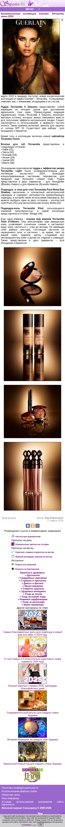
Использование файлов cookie (19, 791)
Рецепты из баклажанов (27, 569)
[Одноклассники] (33, 526)
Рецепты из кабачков (25, 564)
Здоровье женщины (33, 591)
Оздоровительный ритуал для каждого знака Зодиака (32, 714)
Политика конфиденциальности (20, 787)
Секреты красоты (33, 588)
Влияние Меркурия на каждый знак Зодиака (32, 739)
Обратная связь (11, 794)
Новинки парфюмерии (33, 599)
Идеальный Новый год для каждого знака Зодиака (33, 763)
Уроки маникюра (33, 604)
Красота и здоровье (32, 572)
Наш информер (10, 798)
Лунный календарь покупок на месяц (33, 557)
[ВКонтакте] (28, 526)
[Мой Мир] (38, 526)
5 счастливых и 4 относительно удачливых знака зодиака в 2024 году (32, 660)
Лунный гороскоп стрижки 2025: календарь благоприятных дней (32, 687)
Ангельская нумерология (27, 536)
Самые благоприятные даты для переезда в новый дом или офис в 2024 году (32, 633)
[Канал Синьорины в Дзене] (32, 781)
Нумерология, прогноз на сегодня (32, 544)
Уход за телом (33, 594)
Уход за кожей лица (34, 596)
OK (40, 824)
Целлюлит (33, 575)
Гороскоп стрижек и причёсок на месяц (34, 552)
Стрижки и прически (33, 580)
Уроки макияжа (33, 586)
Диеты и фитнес (34, 583)
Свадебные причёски (33, 578)
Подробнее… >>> (29, 825)
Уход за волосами (33, 602)
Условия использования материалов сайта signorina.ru (32, 803)
